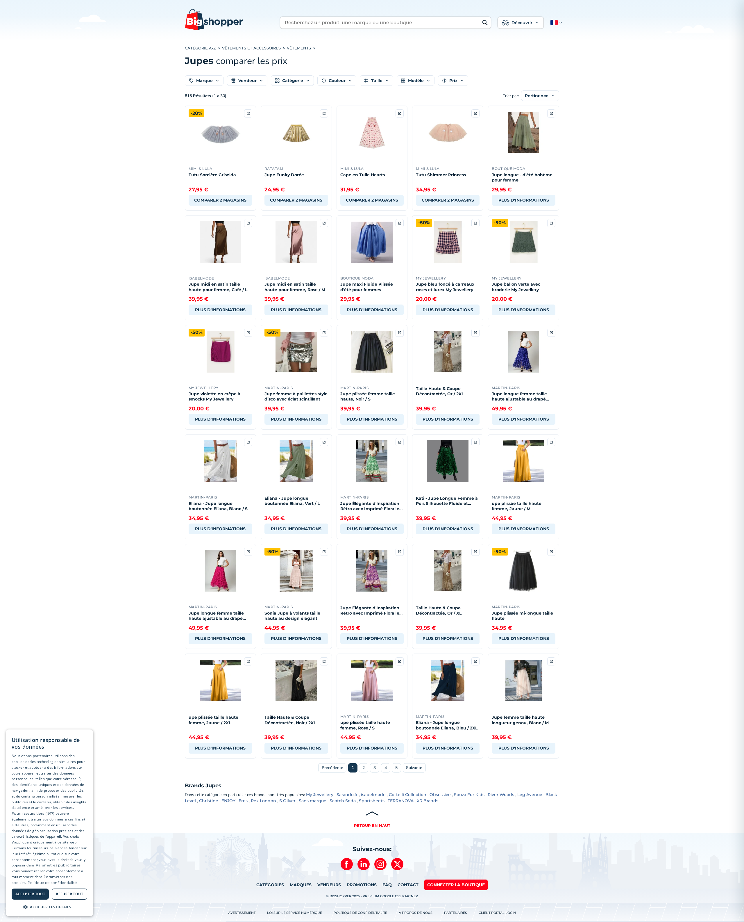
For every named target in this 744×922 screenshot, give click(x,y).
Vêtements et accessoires (251, 48)
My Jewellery (319, 794)
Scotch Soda (343, 800)
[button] (555, 23)
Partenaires (455, 913)
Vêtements (299, 48)
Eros (243, 800)
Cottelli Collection (407, 794)
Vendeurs (329, 884)
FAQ (387, 884)
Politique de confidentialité (360, 913)
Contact (408, 884)
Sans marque (312, 800)
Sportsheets (371, 800)
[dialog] (49, 822)
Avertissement (241, 913)
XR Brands (427, 800)
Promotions (362, 884)
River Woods (501, 794)
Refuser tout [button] (69, 893)
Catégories (270, 884)
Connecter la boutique (456, 884)
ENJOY (228, 800)
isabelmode (373, 794)
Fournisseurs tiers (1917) (33, 813)
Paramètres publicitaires (58, 865)
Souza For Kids (469, 794)
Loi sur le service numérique (294, 913)
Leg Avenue (529, 794)
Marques (301, 884)
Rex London (263, 800)
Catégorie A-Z (200, 48)
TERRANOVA (401, 800)
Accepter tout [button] (30, 893)
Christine (208, 800)
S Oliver (287, 800)
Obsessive (440, 794)
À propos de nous (415, 913)
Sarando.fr (347, 794)
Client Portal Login (497, 913)
